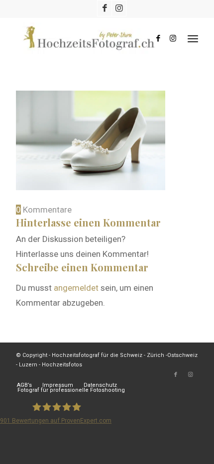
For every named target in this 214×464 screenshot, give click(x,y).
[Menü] (193, 38)
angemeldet (76, 288)
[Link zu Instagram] (119, 8)
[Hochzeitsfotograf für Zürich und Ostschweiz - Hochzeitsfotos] (88, 38)
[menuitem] (193, 38)
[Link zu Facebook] (104, 8)
